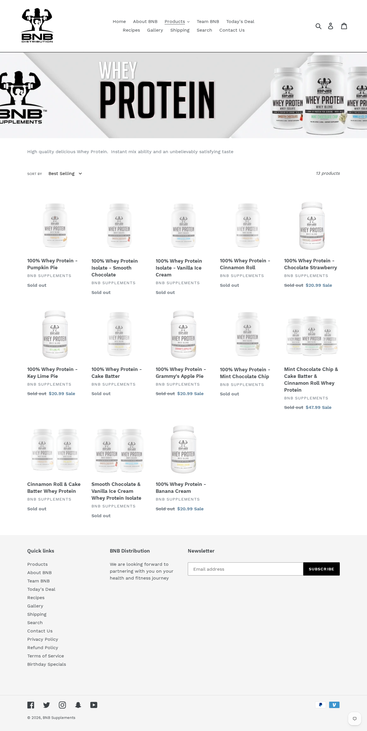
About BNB (39, 572)
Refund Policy (42, 647)
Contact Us (39, 631)
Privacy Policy (42, 639)
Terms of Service (45, 656)
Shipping (36, 614)
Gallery (35, 606)
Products (37, 564)
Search (35, 622)
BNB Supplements (59, 717)
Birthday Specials (46, 664)
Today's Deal (41, 589)
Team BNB (38, 581)
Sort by (34, 174)
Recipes (35, 597)
